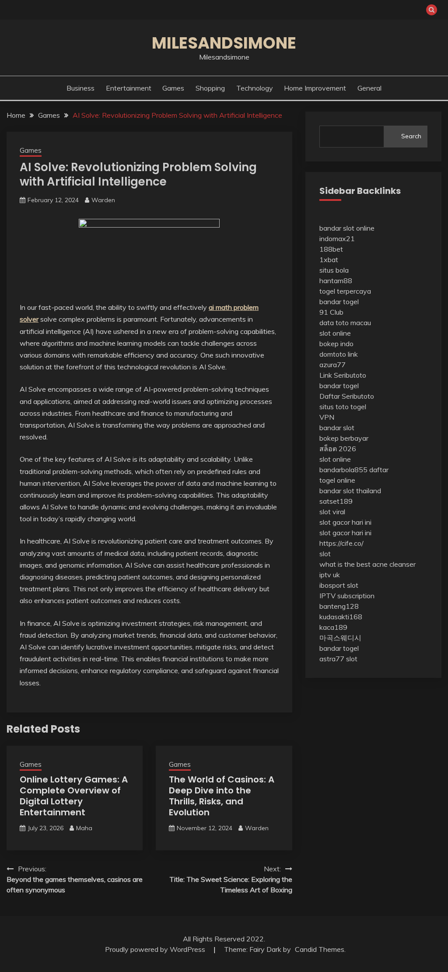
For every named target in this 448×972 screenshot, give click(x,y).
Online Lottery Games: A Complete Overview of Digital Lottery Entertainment (74, 795)
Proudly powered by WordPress (156, 949)
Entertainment (128, 88)
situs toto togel (342, 406)
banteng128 (339, 606)
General (369, 88)
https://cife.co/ (341, 543)
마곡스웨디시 (340, 637)
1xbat (328, 259)
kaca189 (333, 627)
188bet (331, 249)
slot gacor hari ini (345, 522)
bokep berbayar (343, 438)
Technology (254, 88)
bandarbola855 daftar (353, 469)
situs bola (334, 270)
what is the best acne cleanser (367, 564)
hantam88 (335, 280)
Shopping (210, 88)
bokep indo (336, 343)
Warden (103, 200)
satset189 (336, 501)
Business (80, 88)
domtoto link (338, 354)
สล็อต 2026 (337, 448)
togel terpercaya (345, 291)
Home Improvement (315, 88)
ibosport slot (338, 585)
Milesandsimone (224, 43)
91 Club (331, 312)
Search (411, 136)
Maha (84, 828)
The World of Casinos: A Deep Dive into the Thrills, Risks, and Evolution (221, 795)
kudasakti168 (340, 616)
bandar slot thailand (350, 490)
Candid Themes (319, 949)
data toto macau (345, 322)
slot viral (332, 511)
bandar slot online (346, 228)
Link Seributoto (342, 375)
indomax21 (337, 238)
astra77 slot (338, 658)
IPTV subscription (346, 595)
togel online (337, 480)
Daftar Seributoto (346, 396)
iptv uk (329, 574)
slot (325, 553)
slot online (335, 333)
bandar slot (336, 427)
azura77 (332, 364)
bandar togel (339, 301)
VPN (326, 417)
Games (173, 88)
